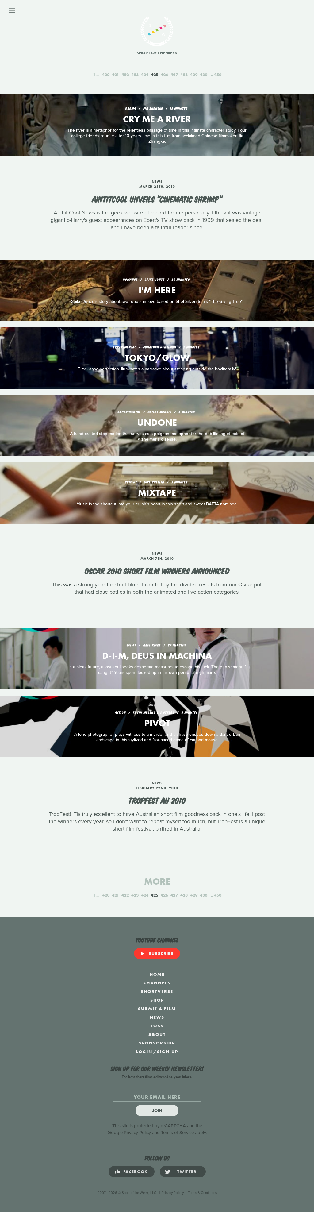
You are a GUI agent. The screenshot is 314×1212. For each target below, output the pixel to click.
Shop (157, 1000)
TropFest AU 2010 (157, 800)
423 (135, 74)
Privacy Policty (173, 1193)
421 (115, 74)
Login (144, 1051)
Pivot (157, 723)
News (157, 1017)
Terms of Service (177, 1132)
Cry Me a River (157, 119)
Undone (157, 422)
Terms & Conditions (202, 1193)
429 (193, 74)
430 (203, 74)
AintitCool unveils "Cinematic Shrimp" (157, 198)
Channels (157, 983)
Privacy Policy (137, 1132)
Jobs (157, 1026)
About (157, 1034)
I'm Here (157, 290)
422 (125, 74)
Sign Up (167, 1051)
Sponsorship (157, 1043)
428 (184, 74)
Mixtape (157, 493)
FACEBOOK (135, 1171)
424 (144, 74)
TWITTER (187, 1171)
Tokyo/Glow (157, 358)
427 (174, 74)
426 (164, 74)
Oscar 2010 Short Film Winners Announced (157, 570)
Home (157, 974)
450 (217, 74)
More (157, 881)
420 (105, 74)
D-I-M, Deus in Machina (157, 656)
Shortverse (157, 991)
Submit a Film (157, 1008)
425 (154, 74)
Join (157, 1110)
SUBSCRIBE (161, 953)
